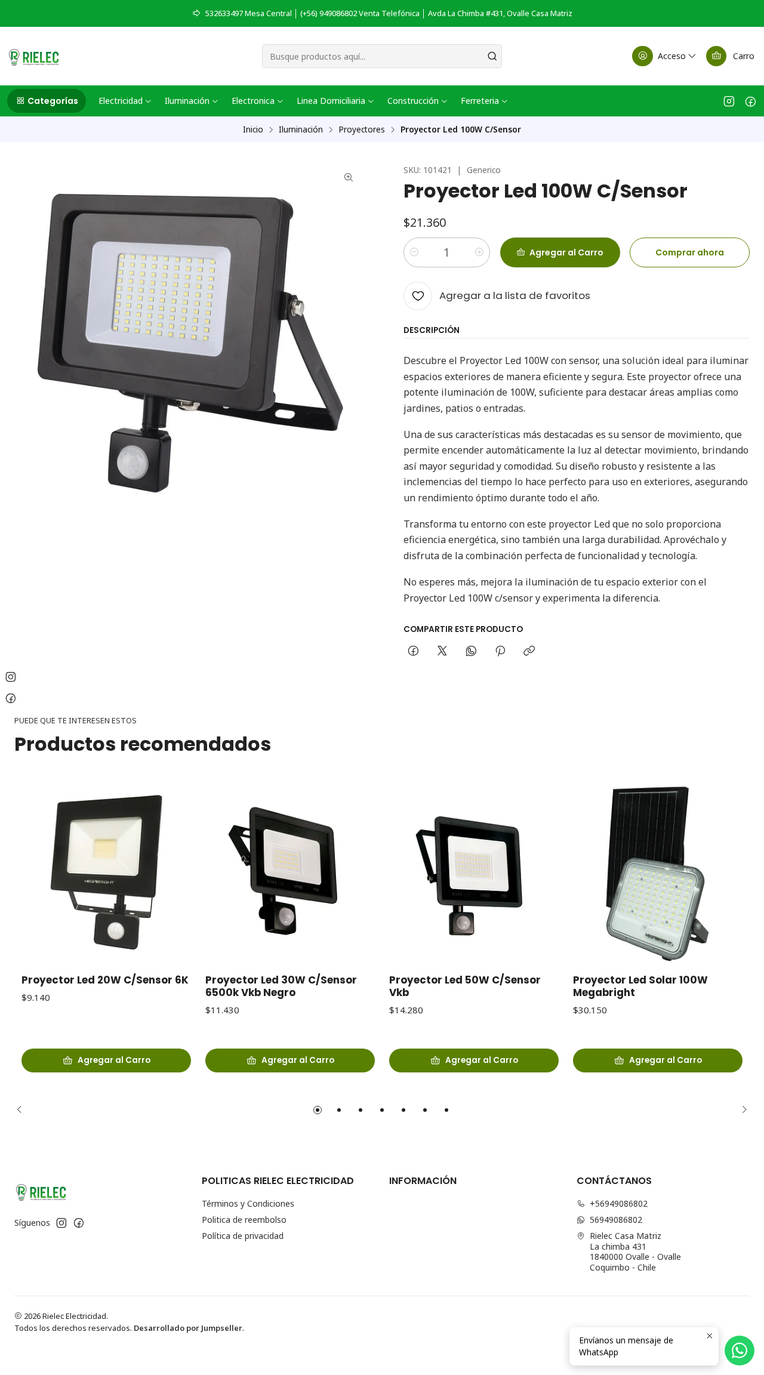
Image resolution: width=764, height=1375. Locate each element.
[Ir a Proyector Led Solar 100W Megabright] (658, 872)
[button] (46, 101)
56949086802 (616, 1219)
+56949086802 (619, 1203)
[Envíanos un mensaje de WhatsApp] (739, 1350)
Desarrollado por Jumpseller (188, 1327)
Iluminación (301, 129)
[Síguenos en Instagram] (729, 101)
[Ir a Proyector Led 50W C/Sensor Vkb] (474, 872)
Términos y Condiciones (248, 1203)
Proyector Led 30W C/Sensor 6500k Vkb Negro (281, 986)
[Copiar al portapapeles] (529, 651)
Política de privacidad (243, 1235)
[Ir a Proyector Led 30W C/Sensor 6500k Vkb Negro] (290, 872)
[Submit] (492, 56)
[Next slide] (741, 1110)
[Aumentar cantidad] (479, 252)
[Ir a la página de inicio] (33, 56)
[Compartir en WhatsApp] (471, 651)
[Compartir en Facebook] (413, 651)
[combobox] (382, 56)
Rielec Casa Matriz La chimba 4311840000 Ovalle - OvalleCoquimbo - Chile (635, 1251)
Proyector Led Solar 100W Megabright (640, 986)
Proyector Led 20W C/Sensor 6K (105, 980)
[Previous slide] (23, 1110)
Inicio (253, 129)
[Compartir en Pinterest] (500, 651)
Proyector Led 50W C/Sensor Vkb (465, 986)
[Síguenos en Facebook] (750, 101)
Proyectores (361, 129)
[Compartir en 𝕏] (442, 651)
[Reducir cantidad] (414, 252)
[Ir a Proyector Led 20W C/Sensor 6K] (106, 872)
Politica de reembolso (244, 1219)
